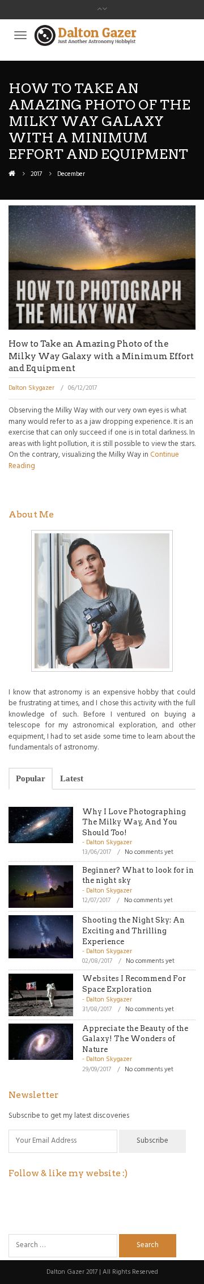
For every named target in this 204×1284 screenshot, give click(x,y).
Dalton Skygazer (31, 388)
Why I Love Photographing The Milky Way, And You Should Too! (134, 822)
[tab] (30, 779)
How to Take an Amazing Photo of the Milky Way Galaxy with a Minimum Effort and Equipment (101, 356)
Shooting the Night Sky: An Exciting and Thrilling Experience (133, 930)
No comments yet (149, 852)
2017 (36, 174)
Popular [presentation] (30, 778)
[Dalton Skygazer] (11, 174)
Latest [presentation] (71, 778)
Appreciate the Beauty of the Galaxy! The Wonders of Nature (135, 1039)
